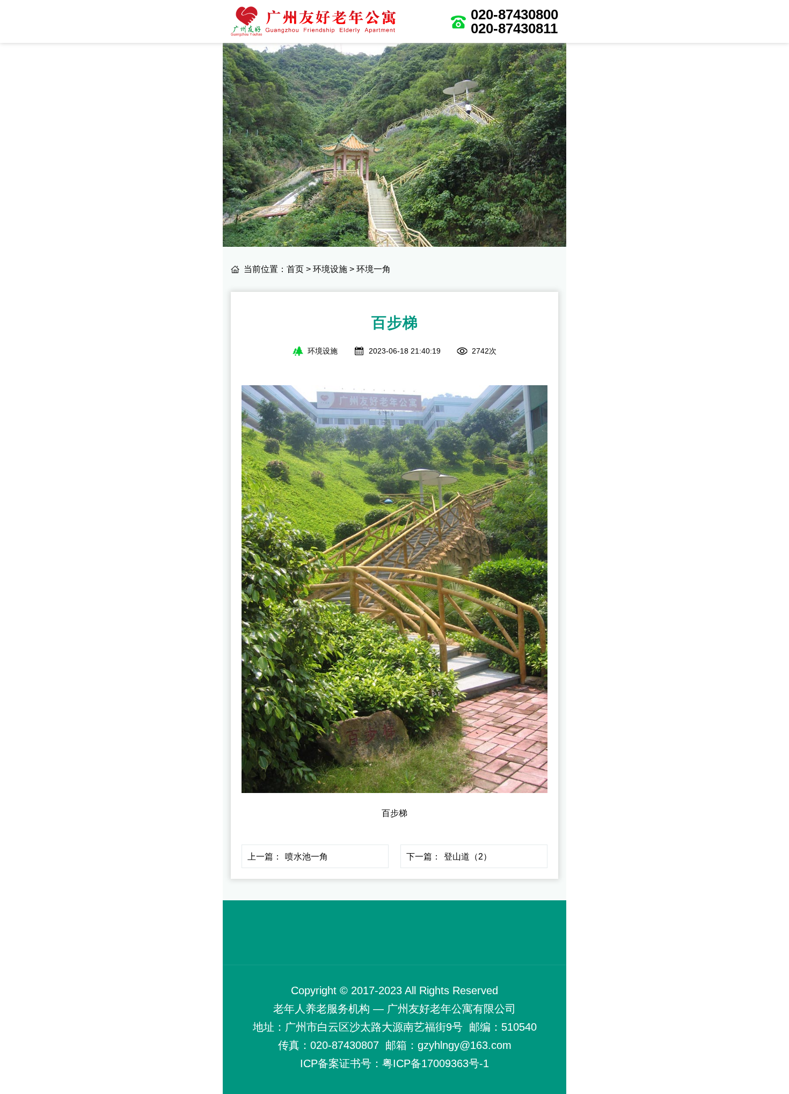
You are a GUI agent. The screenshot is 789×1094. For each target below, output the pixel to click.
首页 (295, 269)
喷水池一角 (306, 856)
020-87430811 (514, 28)
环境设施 (330, 269)
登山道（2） (468, 856)
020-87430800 (514, 14)
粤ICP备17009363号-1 (435, 1063)
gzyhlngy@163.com (465, 1045)
